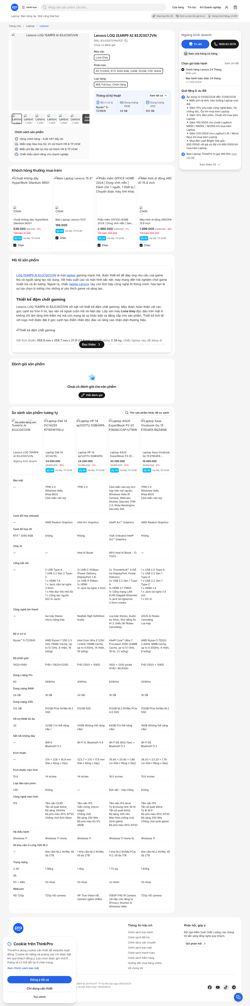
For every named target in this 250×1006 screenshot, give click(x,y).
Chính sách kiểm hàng (141, 957)
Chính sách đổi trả (139, 937)
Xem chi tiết (232, 63)
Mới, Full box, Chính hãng (111, 84)
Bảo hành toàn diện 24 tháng (203, 78)
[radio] (182, 69)
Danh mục (31, 7)
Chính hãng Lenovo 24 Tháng (203, 69)
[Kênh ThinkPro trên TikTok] (226, 987)
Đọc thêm (89, 344)
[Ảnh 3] (40, 119)
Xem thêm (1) (207, 164)
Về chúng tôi (135, 968)
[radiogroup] (210, 76)
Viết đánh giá (94, 395)
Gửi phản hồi (194, 943)
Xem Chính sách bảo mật (23, 968)
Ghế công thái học (48, 16)
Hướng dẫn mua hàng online (145, 962)
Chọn (21, 245)
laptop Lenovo (79, 284)
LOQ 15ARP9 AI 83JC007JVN (36, 275)
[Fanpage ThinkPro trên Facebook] (210, 987)
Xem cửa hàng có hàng (202, 53)
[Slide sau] (83, 118)
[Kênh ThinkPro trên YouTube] (218, 987)
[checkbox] (14, 245)
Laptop (15, 16)
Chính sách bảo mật (140, 947)
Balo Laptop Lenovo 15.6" (70, 219)
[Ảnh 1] (17, 119)
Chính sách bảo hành (140, 932)
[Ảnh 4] (52, 119)
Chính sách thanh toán (141, 952)
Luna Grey (102, 57)
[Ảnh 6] (75, 119)
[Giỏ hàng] (235, 7)
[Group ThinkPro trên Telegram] (234, 987)
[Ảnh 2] (28, 119)
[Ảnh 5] (64, 119)
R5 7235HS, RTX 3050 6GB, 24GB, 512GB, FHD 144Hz (128, 70)
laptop (71, 275)
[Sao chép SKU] (125, 40)
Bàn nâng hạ (28, 16)
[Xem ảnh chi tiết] (50, 72)
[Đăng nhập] (226, 7)
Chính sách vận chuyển (142, 942)
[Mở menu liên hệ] (238, 997)
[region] (50, 119)
